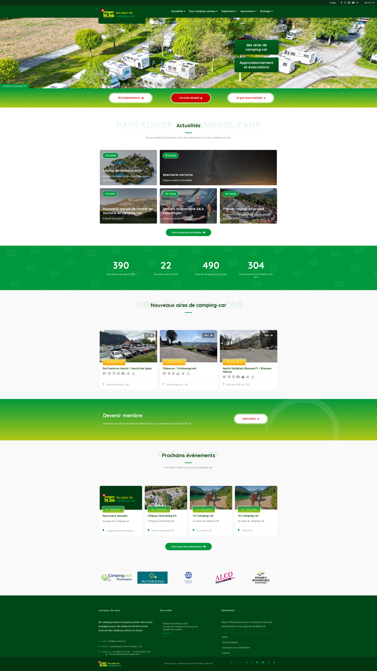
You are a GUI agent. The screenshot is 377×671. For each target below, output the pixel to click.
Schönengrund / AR (177, 384)
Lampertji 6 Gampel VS (14, 86)
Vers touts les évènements (186, 546)
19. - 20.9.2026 (203, 509)
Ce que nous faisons (249, 97)
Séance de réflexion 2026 (122, 170)
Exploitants (227, 11)
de (365, 2)
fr (370, 2)
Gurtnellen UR (204, 530)
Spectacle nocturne (178, 175)
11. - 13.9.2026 (113, 509)
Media (225, 637)
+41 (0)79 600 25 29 (142, 652)
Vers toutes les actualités (186, 232)
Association (247, 11)
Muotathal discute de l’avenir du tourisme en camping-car (128, 211)
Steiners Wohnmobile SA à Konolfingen (183, 211)
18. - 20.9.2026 (158, 509)
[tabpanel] (188, 44)
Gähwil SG (247, 530)
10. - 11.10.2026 (249, 509)
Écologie (265, 11)
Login (333, 2)
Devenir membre (189, 97)
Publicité (226, 653)
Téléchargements (129, 97)
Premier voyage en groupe (243, 209)
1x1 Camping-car (203, 515)
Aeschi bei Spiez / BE (117, 384)
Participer (249, 418)
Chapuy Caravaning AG (162, 515)
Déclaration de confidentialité (236, 647)
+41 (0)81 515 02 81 (121, 652)
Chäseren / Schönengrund (179, 368)
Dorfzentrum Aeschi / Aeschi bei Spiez (127, 368)
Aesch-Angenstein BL (163, 530)
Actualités (177, 11)
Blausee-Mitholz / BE (238, 384)
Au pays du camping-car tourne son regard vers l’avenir (180, 628)
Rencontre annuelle (115, 516)
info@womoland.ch (117, 641)
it (374, 2)
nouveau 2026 (114, 362)
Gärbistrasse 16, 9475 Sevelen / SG (126, 646)
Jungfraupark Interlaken (119, 530)
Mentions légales (230, 642)
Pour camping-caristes (202, 11)
